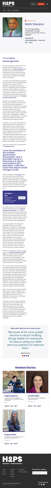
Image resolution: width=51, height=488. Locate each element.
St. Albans (18, 174)
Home (4, 10)
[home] (8, 4)
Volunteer (12, 474)
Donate (33, 4)
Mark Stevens (15, 10)
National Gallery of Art (20, 69)
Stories (9, 10)
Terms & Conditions (23, 471)
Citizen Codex (13, 484)
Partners (4, 474)
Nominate (41, 4)
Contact (12, 476)
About (4, 471)
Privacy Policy (22, 469)
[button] (47, 4)
